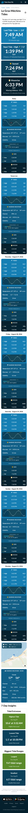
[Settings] (25, 2)
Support (22, 803)
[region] (14, 655)
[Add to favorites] (25, 12)
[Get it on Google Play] (20, 799)
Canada (3, 7)
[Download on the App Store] (7, 799)
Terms (16, 803)
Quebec (8, 7)
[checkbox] (11, 644)
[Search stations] (21, 2)
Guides (6, 803)
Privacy (11, 803)
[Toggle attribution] (25, 666)
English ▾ (14, 806)
